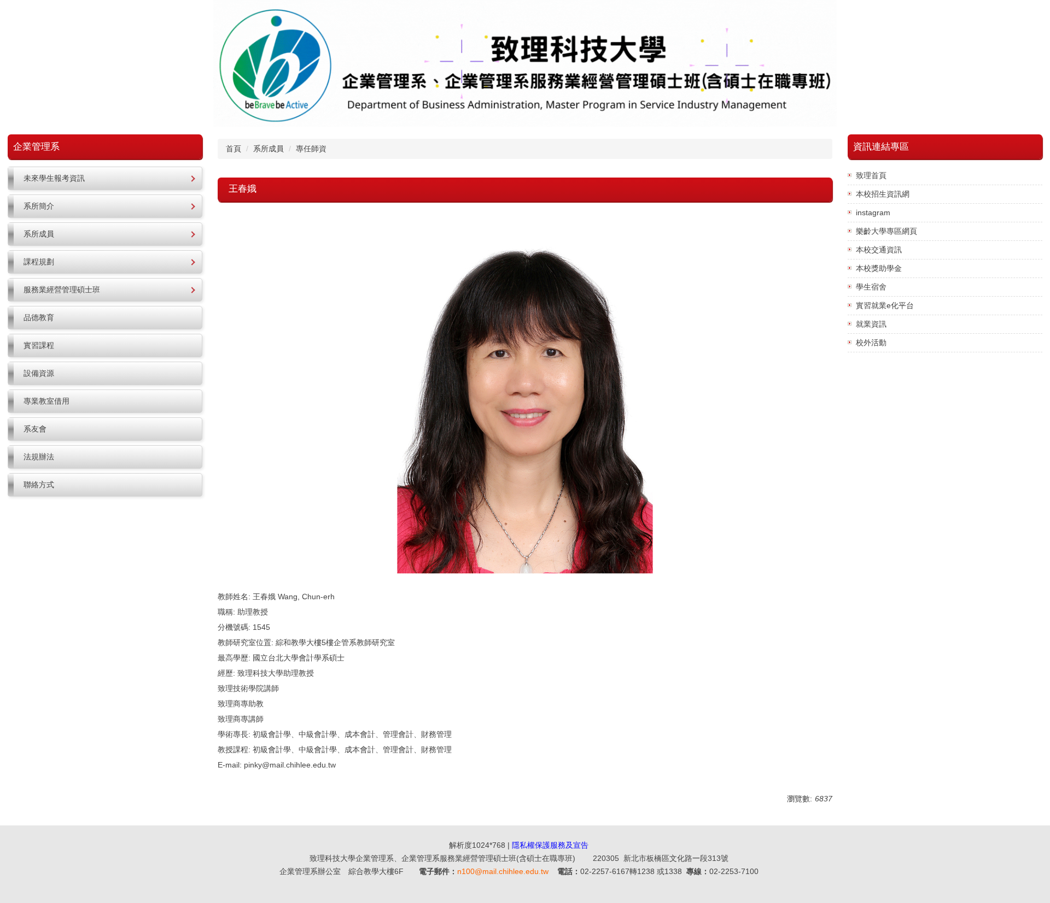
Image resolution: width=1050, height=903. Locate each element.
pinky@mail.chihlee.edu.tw (290, 764)
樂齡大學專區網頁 (886, 231)
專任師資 (311, 148)
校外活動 (871, 342)
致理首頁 (871, 175)
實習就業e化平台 (885, 305)
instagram (873, 212)
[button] (105, 178)
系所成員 (268, 148)
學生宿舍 (871, 286)
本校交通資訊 (879, 249)
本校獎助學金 (879, 268)
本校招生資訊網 (882, 194)
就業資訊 (871, 324)
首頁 (233, 148)
